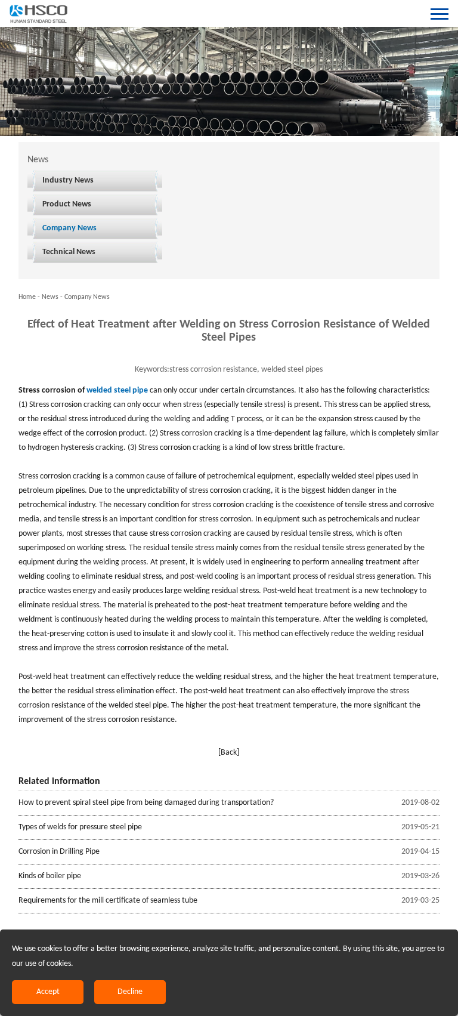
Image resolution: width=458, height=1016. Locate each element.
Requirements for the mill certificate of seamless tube (107, 900)
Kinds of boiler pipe (49, 876)
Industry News (68, 180)
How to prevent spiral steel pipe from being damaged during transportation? (146, 802)
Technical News (68, 252)
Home (27, 297)
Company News (69, 228)
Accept (48, 991)
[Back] (228, 752)
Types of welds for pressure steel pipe (80, 827)
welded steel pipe (117, 390)
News (50, 297)
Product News (66, 204)
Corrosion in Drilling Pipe (59, 851)
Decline (130, 991)
